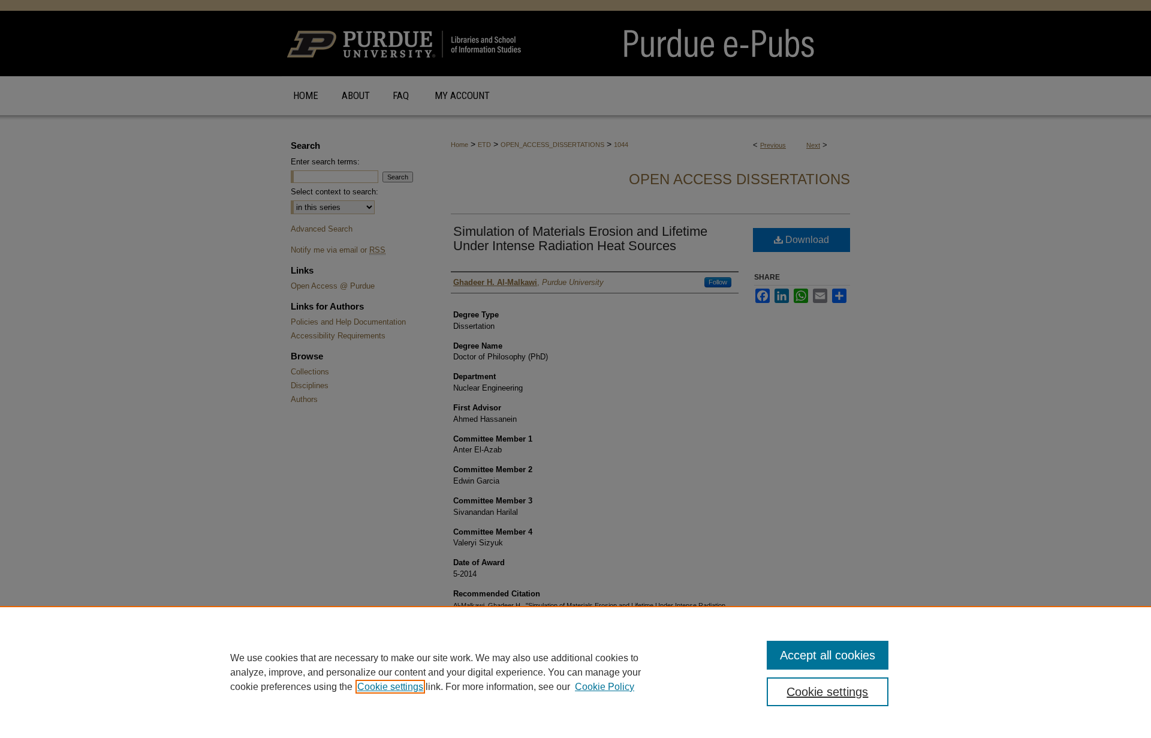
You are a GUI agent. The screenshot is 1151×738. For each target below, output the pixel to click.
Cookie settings (390, 687)
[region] (575, 672)
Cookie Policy (604, 687)
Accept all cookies (827, 655)
